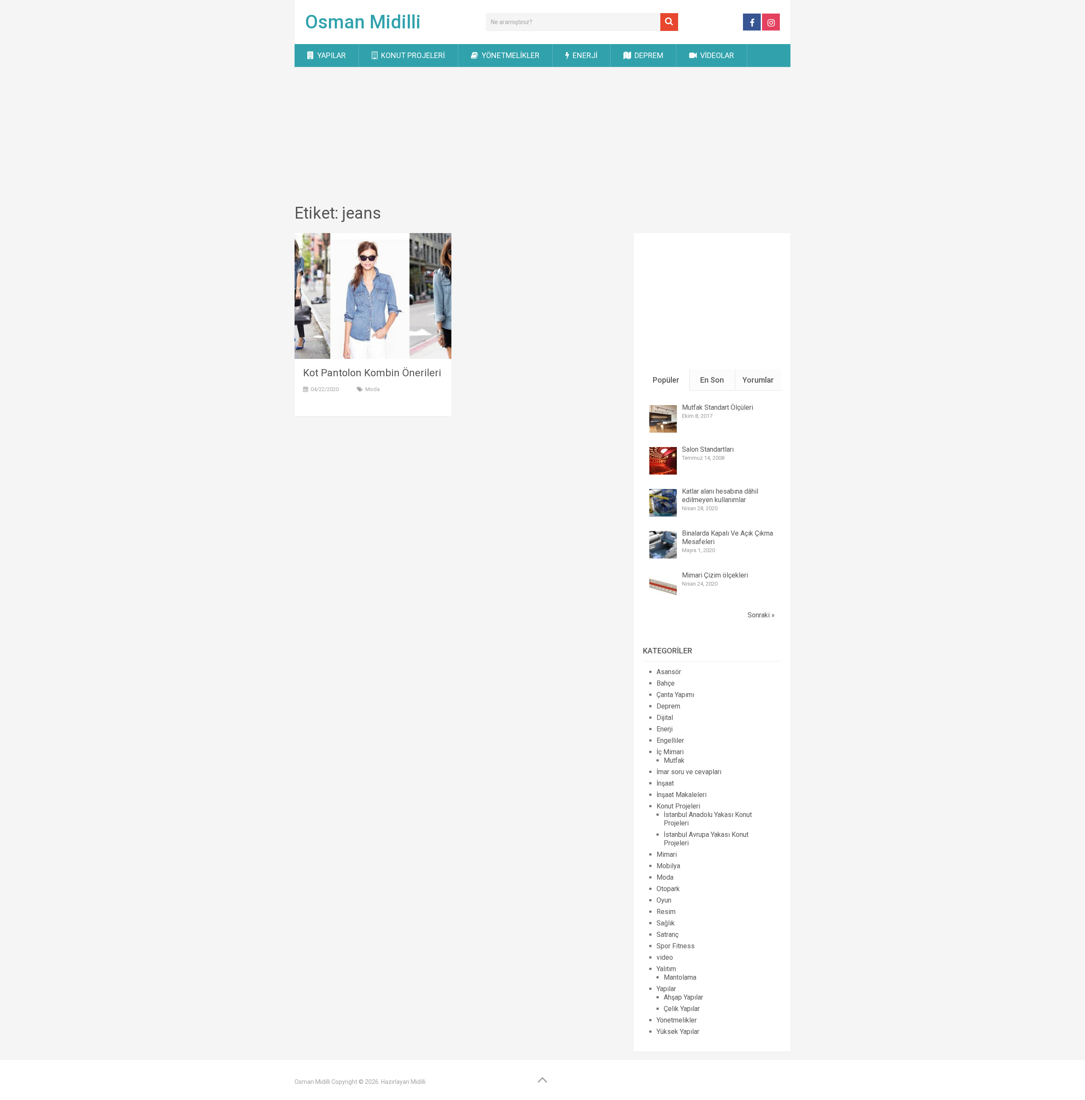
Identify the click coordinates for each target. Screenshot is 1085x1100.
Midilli (418, 1081)
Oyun (664, 900)
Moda (372, 389)
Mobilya (668, 866)
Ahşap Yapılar (683, 997)
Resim (666, 912)
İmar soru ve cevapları (689, 772)
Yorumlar (758, 379)
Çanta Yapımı (675, 695)
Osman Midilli (363, 22)
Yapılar (330, 55)
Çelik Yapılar (682, 1009)
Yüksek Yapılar (678, 1032)
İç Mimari (670, 752)
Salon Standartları (708, 449)
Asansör (669, 672)
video (665, 957)
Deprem (648, 55)
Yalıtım (666, 969)
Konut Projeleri (412, 55)
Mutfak (674, 760)
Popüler (666, 379)
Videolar (716, 55)
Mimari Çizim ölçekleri (715, 575)
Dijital (665, 718)
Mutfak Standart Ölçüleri (717, 407)
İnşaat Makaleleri (682, 795)
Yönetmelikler (510, 55)
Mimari (667, 854)
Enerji (584, 55)
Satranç (668, 935)
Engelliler (670, 740)
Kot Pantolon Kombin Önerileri (372, 373)
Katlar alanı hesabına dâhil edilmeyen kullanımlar (720, 495)
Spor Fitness (676, 946)
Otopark (668, 889)
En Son (712, 379)
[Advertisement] (542, 137)
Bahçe (666, 683)
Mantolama (680, 977)
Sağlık (666, 923)
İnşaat (665, 783)
